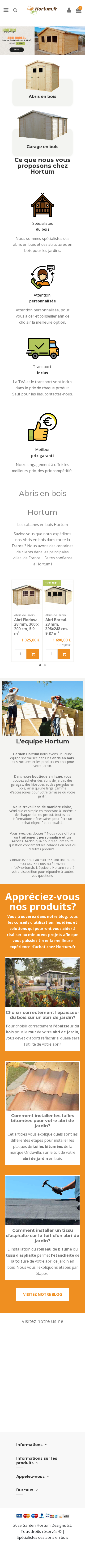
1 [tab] (40, 665)
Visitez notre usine (42, 1321)
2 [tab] (44, 665)
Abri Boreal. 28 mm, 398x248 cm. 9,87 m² (56, 626)
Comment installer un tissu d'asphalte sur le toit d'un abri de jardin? (42, 1235)
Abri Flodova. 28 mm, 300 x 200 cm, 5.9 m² (26, 626)
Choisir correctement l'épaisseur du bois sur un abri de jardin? (42, 1015)
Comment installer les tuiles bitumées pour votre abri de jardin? (42, 1120)
